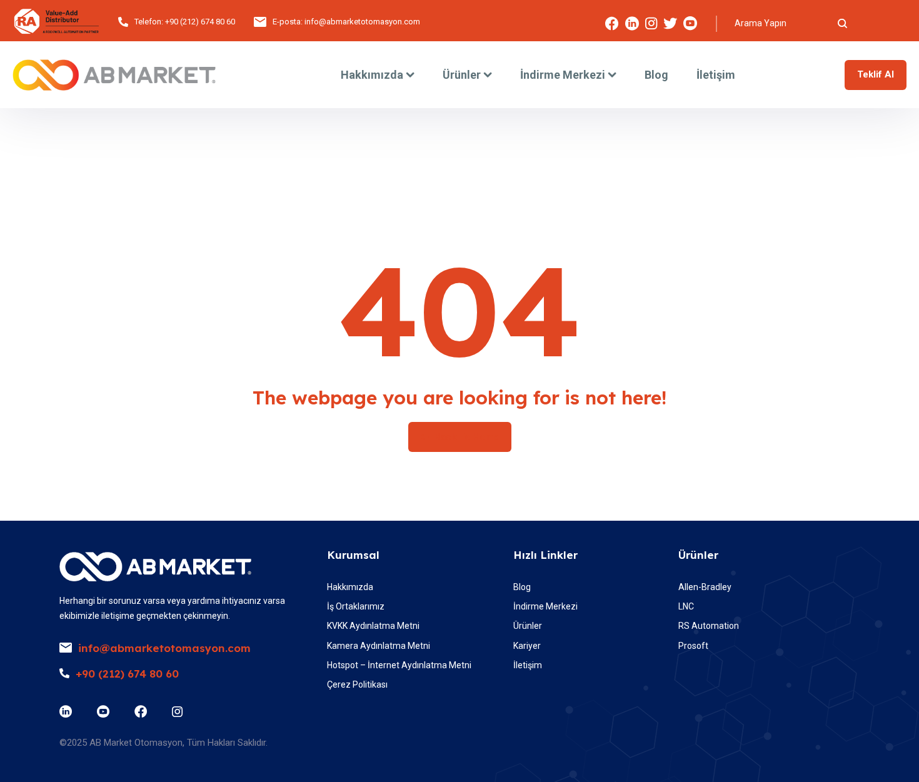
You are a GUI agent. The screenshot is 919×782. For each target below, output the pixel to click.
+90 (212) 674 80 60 (200, 21)
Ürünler (698, 554)
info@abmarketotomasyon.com (362, 21)
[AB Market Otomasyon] (114, 75)
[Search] (842, 23)
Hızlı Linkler (545, 554)
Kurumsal (353, 554)
